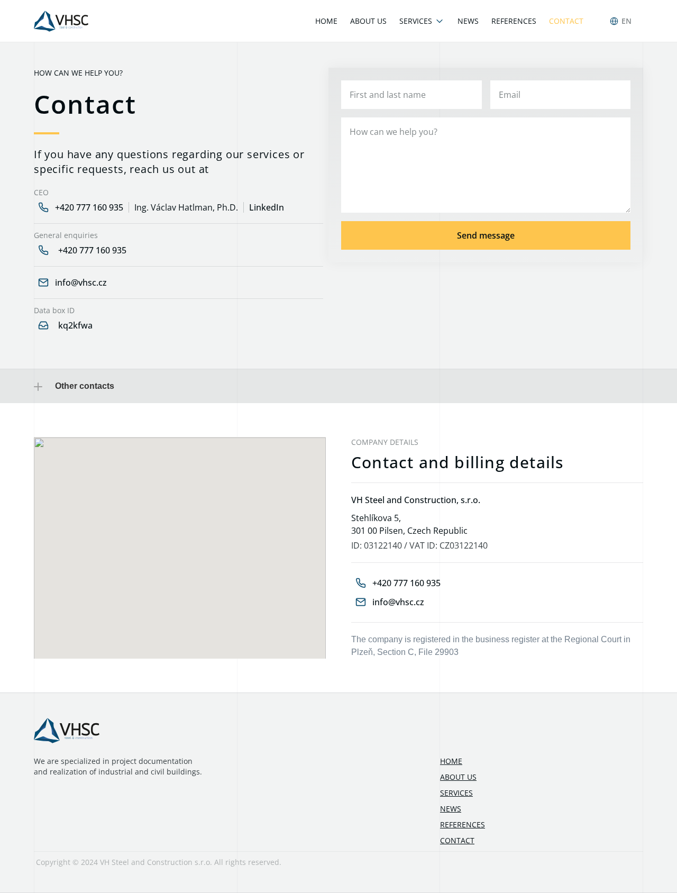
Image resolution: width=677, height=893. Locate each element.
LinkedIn (266, 207)
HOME (451, 761)
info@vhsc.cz (81, 282)
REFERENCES (462, 824)
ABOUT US (458, 777)
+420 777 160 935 (89, 207)
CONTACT (457, 840)
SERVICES (456, 793)
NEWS (450, 809)
